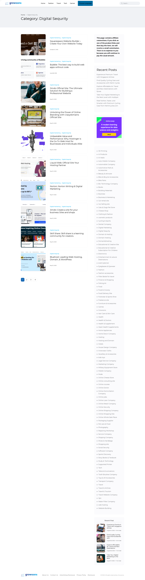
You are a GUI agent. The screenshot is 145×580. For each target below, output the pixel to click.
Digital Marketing (105, 228)
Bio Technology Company (108, 184)
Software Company (105, 451)
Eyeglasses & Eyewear (106, 266)
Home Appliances (105, 330)
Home (43, 3)
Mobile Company (104, 371)
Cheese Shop (103, 211)
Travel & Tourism (104, 491)
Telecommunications (106, 471)
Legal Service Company (107, 361)
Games (72, 3)
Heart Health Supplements (108, 327)
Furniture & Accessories (107, 303)
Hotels (100, 344)
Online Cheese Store (106, 378)
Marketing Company (106, 364)
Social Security (103, 448)
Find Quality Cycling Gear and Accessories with (114, 536)
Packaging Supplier (105, 421)
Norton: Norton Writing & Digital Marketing (66, 187)
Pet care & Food (104, 424)
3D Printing (102, 151)
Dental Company (104, 224)
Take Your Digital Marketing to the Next (112, 556)
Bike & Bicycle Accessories (108, 177)
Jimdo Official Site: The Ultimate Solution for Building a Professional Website (66, 91)
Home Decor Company (107, 334)
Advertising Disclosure (67, 575)
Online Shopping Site (106, 414)
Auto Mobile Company (106, 161)
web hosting (103, 505)
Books (100, 187)
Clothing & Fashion (105, 214)
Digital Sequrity (104, 231)
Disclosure (91, 575)
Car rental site (103, 201)
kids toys (101, 357)
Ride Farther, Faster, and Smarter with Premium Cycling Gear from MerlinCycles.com (108, 103)
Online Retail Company (107, 404)
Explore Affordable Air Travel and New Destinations (113, 546)
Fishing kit (102, 283)
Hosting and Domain (106, 341)
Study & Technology (105, 461)
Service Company (105, 434)
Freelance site (103, 300)
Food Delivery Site (105, 293)
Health (100, 317)
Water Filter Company (106, 501)
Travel (59, 3)
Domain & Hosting (105, 234)
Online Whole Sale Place (107, 417)
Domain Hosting (104, 238)
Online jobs (102, 397)
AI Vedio (101, 158)
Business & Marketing (106, 197)
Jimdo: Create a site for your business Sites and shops (64, 211)
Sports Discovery (104, 454)
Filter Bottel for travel (106, 277)
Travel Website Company (107, 495)
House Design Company (107, 347)
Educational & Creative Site (108, 244)
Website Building (104, 508)
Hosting (101, 337)
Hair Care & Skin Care (106, 314)
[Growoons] (13, 3)
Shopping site (103, 444)
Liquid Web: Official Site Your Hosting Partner (64, 164)
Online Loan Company (106, 400)
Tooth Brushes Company (107, 474)
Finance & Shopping (106, 280)
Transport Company (105, 481)
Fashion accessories (105, 273)
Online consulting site (106, 381)
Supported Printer (105, 464)
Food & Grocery (104, 290)
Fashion (51, 3)
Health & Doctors (104, 320)
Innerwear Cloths (104, 351)
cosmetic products (105, 217)
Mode (100, 374)
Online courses (104, 384)
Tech (65, 3)
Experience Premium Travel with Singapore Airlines (114, 526)
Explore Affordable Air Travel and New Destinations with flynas (107, 88)
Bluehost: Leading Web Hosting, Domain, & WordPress (66, 258)
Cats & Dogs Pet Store (106, 207)
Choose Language (85, 3)
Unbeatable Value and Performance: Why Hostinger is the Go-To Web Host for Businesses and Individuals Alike (66, 140)
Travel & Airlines (104, 488)
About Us (45, 575)
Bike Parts (102, 180)
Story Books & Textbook (107, 458)
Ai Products (102, 154)
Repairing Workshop (106, 431)
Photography (103, 427)
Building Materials (105, 190)
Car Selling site (104, 204)
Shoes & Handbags (105, 441)
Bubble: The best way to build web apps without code (67, 65)
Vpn (99, 498)
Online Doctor (103, 388)
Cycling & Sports (104, 221)
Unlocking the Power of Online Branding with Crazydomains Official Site (65, 115)
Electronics (102, 254)
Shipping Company (105, 437)
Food (100, 287)
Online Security (104, 407)
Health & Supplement (106, 324)
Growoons (102, 310)
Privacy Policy (81, 575)
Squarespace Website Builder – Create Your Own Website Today (66, 42)
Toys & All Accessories (106, 478)
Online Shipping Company (108, 410)
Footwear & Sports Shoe (107, 297)
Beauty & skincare (105, 174)
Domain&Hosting (104, 241)
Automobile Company (106, 164)
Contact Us (54, 575)
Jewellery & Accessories (107, 354)
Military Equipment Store (107, 367)
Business (101, 194)
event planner (103, 263)
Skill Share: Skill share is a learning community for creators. (67, 234)
